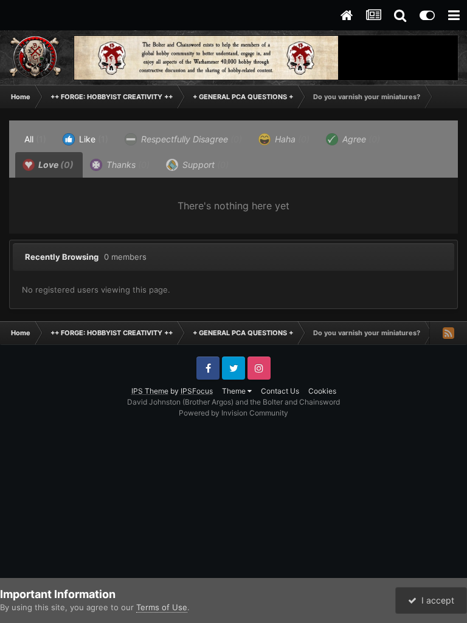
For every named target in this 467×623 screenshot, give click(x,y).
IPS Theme (149, 390)
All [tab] (35, 139)
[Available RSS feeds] (448, 332)
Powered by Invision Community (233, 412)
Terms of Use (161, 607)
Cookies (322, 390)
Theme (234, 390)
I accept (435, 600)
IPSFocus (197, 390)
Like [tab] (92, 139)
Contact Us (280, 390)
